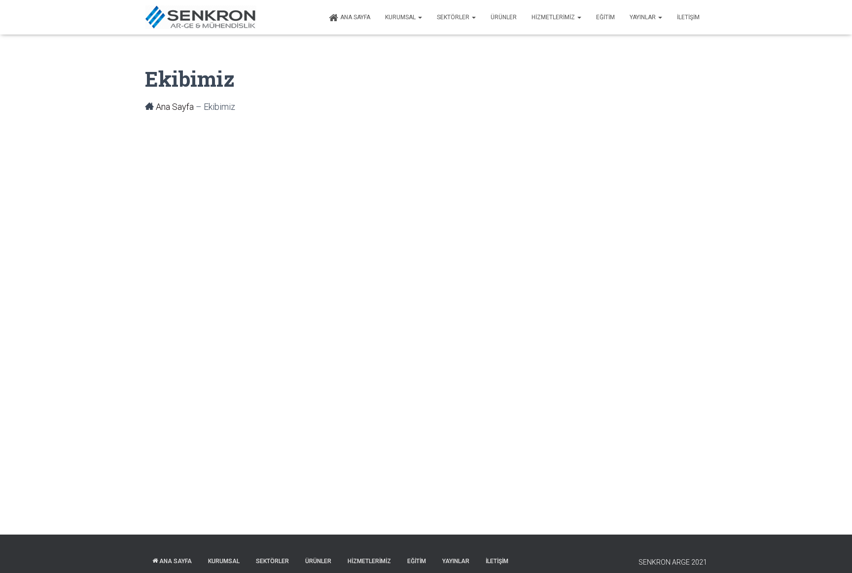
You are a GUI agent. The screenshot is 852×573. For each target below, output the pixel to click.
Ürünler (504, 17)
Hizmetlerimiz (554, 17)
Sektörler (454, 17)
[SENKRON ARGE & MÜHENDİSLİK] (201, 17)
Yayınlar (643, 17)
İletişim (688, 17)
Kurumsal (401, 17)
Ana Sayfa (355, 17)
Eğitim (605, 17)
